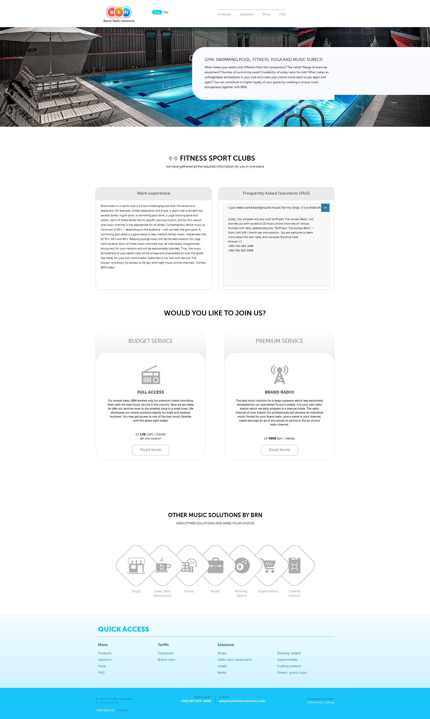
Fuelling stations (289, 666)
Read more (150, 450)
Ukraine (122, 710)
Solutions (247, 14)
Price (266, 14)
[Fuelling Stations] (294, 565)
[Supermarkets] (268, 565)
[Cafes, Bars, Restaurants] (162, 565)
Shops (222, 653)
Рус (165, 12)
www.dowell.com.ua (320, 703)
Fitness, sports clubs (292, 672)
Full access (166, 653)
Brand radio (166, 659)
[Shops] (136, 565)
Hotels (222, 666)
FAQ (282, 14)
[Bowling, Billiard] (241, 565)
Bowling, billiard (289, 653)
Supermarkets (287, 659)
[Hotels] (188, 565)
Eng (157, 12)
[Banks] (215, 565)
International (105, 710)
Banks (221, 672)
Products (224, 14)
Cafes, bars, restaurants (234, 659)
